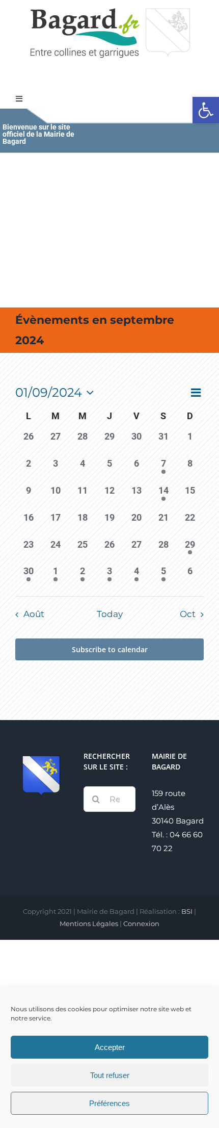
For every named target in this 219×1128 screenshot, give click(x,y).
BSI (187, 911)
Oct (188, 614)
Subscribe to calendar (110, 649)
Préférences (109, 1103)
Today (110, 614)
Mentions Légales (89, 923)
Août (33, 614)
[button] (206, 110)
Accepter (110, 1047)
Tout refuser (109, 1075)
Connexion (141, 923)
